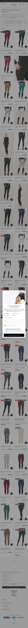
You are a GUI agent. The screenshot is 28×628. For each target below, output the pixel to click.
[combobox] (6, 325)
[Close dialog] (24, 291)
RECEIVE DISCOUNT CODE (14, 335)
